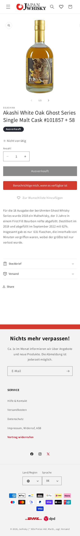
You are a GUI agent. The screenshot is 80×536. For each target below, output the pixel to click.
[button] (8, 6)
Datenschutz (15, 419)
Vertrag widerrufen (20, 437)
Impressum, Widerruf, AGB (24, 428)
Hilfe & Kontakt (17, 401)
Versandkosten (17, 410)
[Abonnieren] (67, 371)
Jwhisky (23, 529)
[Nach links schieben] (31, 100)
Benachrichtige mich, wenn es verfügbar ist (40, 185)
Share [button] (10, 286)
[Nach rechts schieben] (48, 100)
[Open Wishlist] (61, 6)
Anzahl (7, 148)
